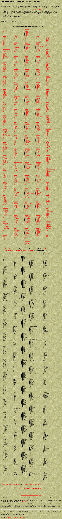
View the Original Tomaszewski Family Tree (31, 495)
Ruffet (37, 209)
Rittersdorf (38, 190)
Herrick (26, 49)
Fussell (15, 166)
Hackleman (16, 224)
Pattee (37, 122)
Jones (26, 105)
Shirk (47, 52)
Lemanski (27, 174)
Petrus (37, 137)
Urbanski (48, 149)
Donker (15, 89)
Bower (4, 137)
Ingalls (26, 85)
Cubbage (15, 42)
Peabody (38, 127)
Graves (15, 209)
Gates (15, 178)
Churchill (5, 214)
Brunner (4, 159)
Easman (15, 115)
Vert (47, 163)
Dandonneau (16, 53)
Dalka (15, 51)
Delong (15, 66)
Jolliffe (26, 104)
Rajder (37, 167)
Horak (26, 71)
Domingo (16, 85)
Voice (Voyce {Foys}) (50, 169)
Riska (37, 189)
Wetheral (47, 195)
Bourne (4, 136)
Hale (15, 227)
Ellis (15, 123)
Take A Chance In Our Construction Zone (11, 484)
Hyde (26, 83)
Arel (4, 54)
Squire (47, 75)
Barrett (4, 81)
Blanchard (5, 120)
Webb (47, 184)
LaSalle (26, 166)
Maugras (27, 238)
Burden (4, 165)
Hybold (26, 82)
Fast (15, 133)
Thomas (47, 120)
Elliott (15, 122)
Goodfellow (16, 198)
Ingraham (27, 86)
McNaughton (28, 216)
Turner (47, 145)
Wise (47, 212)
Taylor (47, 113)
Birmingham (5, 113)
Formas (15, 149)
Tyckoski (48, 146)
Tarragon (48, 112)
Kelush (26, 117)
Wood (47, 223)
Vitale (47, 168)
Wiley (47, 203)
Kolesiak (27, 132)
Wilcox (47, 202)
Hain (15, 225)
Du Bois (15, 101)
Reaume (38, 176)
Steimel (47, 86)
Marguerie (27, 230)
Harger (15, 234)
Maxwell (27, 243)
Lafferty (27, 153)
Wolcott (47, 218)
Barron (4, 82)
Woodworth (48, 226)
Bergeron (5, 103)
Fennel (15, 137)
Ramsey (38, 169)
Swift (47, 108)
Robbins (38, 193)
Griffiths (15, 215)
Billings (4, 108)
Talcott (47, 111)
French (15, 159)
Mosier (37, 71)
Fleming (15, 146)
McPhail (27, 217)
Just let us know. (25, 501)
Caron (4, 185)
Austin (4, 62)
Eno (15, 127)
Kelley (26, 116)
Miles (37, 44)
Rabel (37, 166)
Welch (47, 187)
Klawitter (27, 126)
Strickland (48, 100)
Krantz (26, 138)
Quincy (37, 165)
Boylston (5, 141)
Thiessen (47, 119)
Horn (26, 72)
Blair (4, 118)
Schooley (38, 228)
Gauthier (15, 180)
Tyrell (47, 147)
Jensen (26, 100)
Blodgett (4, 125)
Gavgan (15, 181)
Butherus (5, 170)
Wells (47, 188)
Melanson (38, 38)
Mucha (37, 75)
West (47, 192)
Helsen (26, 43)
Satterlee (38, 221)
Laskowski (27, 167)
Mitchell (38, 50)
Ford (15, 148)
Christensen (5, 210)
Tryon (47, 144)
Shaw (47, 43)
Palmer (37, 113)
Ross (37, 205)
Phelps (37, 138)
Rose (37, 202)
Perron (37, 132)
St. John (38, 218)
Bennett (4, 99)
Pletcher (38, 146)
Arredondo (5, 56)
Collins (4, 225)
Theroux (47, 118)
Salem (37, 219)
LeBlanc (27, 170)
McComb (27, 206)
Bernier (4, 105)
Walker (47, 172)
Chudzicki (5, 212)
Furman (15, 165)
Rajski (37, 168)
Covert (4, 236)
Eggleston (16, 117)
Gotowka (16, 203)
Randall (37, 170)
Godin (15, 197)
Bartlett (4, 83)
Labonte (27, 148)
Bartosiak (5, 85)
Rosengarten (38, 204)
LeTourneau (27, 182)
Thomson (48, 123)
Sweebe (47, 106)
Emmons (15, 126)
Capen (4, 182)
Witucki (47, 215)
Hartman (27, 29)
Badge (4, 69)
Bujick (4, 163)
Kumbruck (27, 144)
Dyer (15, 114)
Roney (37, 201)
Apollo (4, 52)
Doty (15, 92)
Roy (37, 208)
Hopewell (27, 69)
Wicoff (47, 200)
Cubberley (16, 43)
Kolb (26, 131)
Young (47, 232)
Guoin (15, 219)
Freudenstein (16, 161)
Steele (47, 84)
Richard (37, 186)
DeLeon (15, 65)
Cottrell (4, 234)
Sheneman (48, 45)
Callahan (4, 177)
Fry (14, 164)
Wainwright (48, 171)
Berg (4, 102)
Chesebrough (5, 204)
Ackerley (5, 33)
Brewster (5, 148)
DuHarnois (16, 106)
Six (46, 60)
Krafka (26, 137)
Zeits (47, 236)
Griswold (16, 216)
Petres (37, 136)
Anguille (4, 51)
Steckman (48, 83)
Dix (15, 82)
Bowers (4, 138)
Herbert (26, 46)
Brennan (4, 146)
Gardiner (15, 172)
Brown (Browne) (6, 153)
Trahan (47, 134)
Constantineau (6, 227)
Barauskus (5, 77)
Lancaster (27, 158)
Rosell (37, 203)
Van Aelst (48, 153)
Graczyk (15, 207)
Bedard (4, 94)
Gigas (15, 188)
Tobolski (47, 126)
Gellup (15, 185)
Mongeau (38, 57)
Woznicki (48, 227)
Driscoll (15, 98)
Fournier (15, 153)
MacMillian (27, 223)
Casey (4, 189)
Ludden (26, 199)
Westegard (48, 194)
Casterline (5, 194)
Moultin (37, 73)
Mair (26, 225)
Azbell (4, 66)
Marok (26, 231)
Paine (37, 111)
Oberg (37, 93)
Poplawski (38, 151)
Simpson (47, 58)
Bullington (5, 164)
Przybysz (38, 164)
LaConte (27, 150)
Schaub (37, 224)
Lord (26, 196)
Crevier (15, 38)
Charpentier (5, 203)
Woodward (48, 225)
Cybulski (15, 46)
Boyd (4, 139)
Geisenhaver (16, 184)
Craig (4, 241)
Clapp (4, 217)
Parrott (37, 117)
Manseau (27, 227)
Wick (47, 199)
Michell (37, 43)
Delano (15, 64)
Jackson (26, 88)
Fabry (15, 130)
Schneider (38, 227)
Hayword (27, 38)
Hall (15, 228)
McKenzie (27, 212)
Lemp (26, 177)
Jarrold (26, 96)
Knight (26, 128)
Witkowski (48, 213)
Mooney (38, 60)
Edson (15, 116)
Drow (15, 99)
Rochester (38, 198)
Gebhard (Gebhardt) (18, 182)
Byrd (4, 172)
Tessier (47, 116)
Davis (15, 57)
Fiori (15, 142)
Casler (4, 190)
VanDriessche (48, 159)
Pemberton (38, 129)
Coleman (5, 224)
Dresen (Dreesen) (17, 96)
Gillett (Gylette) (17, 192)
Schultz (37, 233)
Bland (4, 122)
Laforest (27, 155)
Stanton (47, 78)
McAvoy (27, 204)
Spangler (47, 70)
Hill (26, 58)
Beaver (4, 93)
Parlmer (37, 115)
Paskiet (37, 119)
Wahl (47, 170)
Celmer (4, 199)
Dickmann (16, 77)
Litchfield (27, 192)
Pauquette (38, 125)
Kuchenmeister (28, 141)
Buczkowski (5, 162)
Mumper (38, 78)
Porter (37, 152)
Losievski (27, 197)
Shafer (47, 41)
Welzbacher (48, 189)
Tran (47, 135)
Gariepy (15, 175)
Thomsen (48, 122)
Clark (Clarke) (6, 218)
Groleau (15, 217)
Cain (4, 175)
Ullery (47, 148)
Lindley (26, 186)
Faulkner (15, 135)
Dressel (15, 97)
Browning (5, 155)
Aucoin (4, 60)
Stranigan (48, 97)
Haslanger (27, 32)
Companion (5, 226)
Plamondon (38, 145)
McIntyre (27, 211)
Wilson (47, 209)
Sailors (37, 214)
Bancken (4, 76)
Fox (15, 155)
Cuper (15, 44)
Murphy (38, 79)
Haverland (27, 35)
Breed (4, 145)
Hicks (26, 56)
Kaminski (27, 111)
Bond (4, 126)
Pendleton (38, 130)
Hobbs (26, 62)
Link (26, 190)
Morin (37, 63)
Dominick (16, 86)
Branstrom (5, 144)
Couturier (5, 235)
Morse (37, 65)
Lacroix (26, 151)
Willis (47, 208)
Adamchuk (5, 35)
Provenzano (38, 163)
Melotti (37, 40)
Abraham (5, 31)
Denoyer (15, 74)
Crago (4, 238)
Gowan (15, 205)
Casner (4, 191)
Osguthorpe (38, 104)
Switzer (47, 109)
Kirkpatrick (27, 124)
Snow (47, 65)
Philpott (37, 140)
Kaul (26, 114)
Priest (37, 159)
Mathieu (27, 237)
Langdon (27, 162)
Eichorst (15, 119)
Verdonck (48, 162)
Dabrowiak (16, 48)
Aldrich (4, 40)
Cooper (4, 229)
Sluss (47, 62)
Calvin (4, 178)
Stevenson (48, 90)
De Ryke (15, 60)
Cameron (5, 179)
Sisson (47, 59)
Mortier (37, 68)
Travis (47, 137)
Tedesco (47, 115)
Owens (37, 106)
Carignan (5, 183)
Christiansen (5, 211)
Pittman (37, 144)
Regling (37, 178)
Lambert (27, 157)
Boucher (4, 134)
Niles (37, 89)
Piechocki (38, 141)
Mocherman (38, 51)
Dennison (16, 73)
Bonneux (5, 128)
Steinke (47, 88)
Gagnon (15, 168)
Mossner (38, 72)
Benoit (4, 100)
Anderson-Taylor (6, 49)
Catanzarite (5, 197)
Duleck (15, 108)
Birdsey (4, 110)
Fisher (15, 145)
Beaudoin (5, 92)
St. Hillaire (38, 217)
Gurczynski (16, 220)
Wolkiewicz (48, 221)
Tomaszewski (48, 129)
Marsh (26, 232)
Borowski (5, 132)
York (47, 231)
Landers (27, 159)
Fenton (15, 139)
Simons (47, 57)
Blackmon (5, 117)
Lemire (26, 176)
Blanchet (4, 121)
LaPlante (27, 163)
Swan (47, 105)
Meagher (38, 37)
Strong (47, 102)
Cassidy (4, 192)
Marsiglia (27, 233)
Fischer (15, 143)
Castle (4, 195)
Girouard (15, 195)
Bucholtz (5, 161)
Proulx (37, 161)
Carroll (4, 187)
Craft (4, 240)
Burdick (4, 166)
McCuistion (27, 209)
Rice (37, 185)
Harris (15, 236)
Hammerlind (16, 230)
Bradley (4, 142)
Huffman (27, 77)
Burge (4, 168)
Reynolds (38, 184)
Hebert (26, 40)
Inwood (26, 87)
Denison (15, 71)
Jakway (26, 90)
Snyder (47, 66)
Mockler (38, 52)
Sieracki (47, 55)
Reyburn (38, 183)
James (26, 91)
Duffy (15, 104)
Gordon (15, 202)
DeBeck (15, 59)
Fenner (15, 138)
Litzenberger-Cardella (29, 193)
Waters (47, 181)
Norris (37, 91)
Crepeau (15, 36)
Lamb (26, 156)
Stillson (47, 91)
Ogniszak (38, 98)
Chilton (4, 205)
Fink (15, 141)
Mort (37, 66)
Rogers (37, 199)
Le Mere (27, 175)
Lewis (26, 184)
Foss (15, 151)
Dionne (15, 80)
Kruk (26, 139)
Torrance (47, 131)
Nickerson (38, 85)
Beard (4, 91)
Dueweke (16, 103)
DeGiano (16, 63)
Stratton (47, 98)
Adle (4, 37)
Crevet (15, 37)
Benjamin (5, 98)
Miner (37, 48)
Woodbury (48, 224)
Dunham (15, 109)
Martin (26, 234)
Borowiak (5, 131)
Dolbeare (16, 84)
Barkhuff (5, 78)
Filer (15, 140)
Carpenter (5, 186)
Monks (37, 58)
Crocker (15, 39)
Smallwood (48, 63)
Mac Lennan (27, 222)
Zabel (47, 234)
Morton (37, 69)
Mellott (37, 39)
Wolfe (47, 217)
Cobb (4, 222)
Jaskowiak (27, 97)
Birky (4, 112)
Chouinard (5, 209)
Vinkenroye (48, 164)
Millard (37, 45)
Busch (4, 169)
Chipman (5, 206)
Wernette (47, 191)
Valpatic (47, 152)
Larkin (26, 165)
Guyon (15, 221)
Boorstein (5, 129)
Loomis (26, 195)
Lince (26, 185)
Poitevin (38, 149)
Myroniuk (38, 82)
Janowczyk (27, 93)
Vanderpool (48, 157)
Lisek (26, 191)
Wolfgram (48, 219)
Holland (27, 64)
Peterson (38, 135)
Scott (37, 234)
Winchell (47, 210)
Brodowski (5, 150)
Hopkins (27, 70)
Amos (4, 46)
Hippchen (27, 60)
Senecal (47, 38)
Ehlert (15, 118)
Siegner (47, 54)
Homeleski (27, 68)
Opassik (38, 101)
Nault (37, 83)
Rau (37, 174)
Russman (38, 211)
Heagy (26, 39)
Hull (26, 78)
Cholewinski (5, 208)
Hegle (26, 42)
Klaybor (27, 127)
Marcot (26, 229)
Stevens (47, 89)
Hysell (26, 84)
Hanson (15, 233)
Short (47, 53)
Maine (26, 224)
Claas (4, 216)
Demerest (16, 70)
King (26, 122)
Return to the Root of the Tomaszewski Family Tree (31, 488)
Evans (15, 129)
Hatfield (27, 33)
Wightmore (48, 201)
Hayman (27, 37)
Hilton (26, 59)
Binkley (4, 109)
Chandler (5, 201)
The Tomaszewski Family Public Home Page (15, 517)
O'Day (37, 95)
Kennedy (27, 118)
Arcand (4, 53)
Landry (26, 161)
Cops (4, 230)
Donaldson (16, 87)
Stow (47, 95)
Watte (47, 183)
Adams (4, 36)
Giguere (15, 189)
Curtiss (15, 45)
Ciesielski (5, 215)
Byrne (4, 173)
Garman (15, 176)
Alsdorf (4, 44)
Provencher (38, 162)
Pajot (37, 112)
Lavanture (27, 168)
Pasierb (37, 118)
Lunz (26, 202)
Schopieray (38, 229)
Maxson (27, 242)
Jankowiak (27, 92)
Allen (4, 42)
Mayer (26, 244)
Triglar (47, 139)
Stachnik (47, 76)
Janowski (27, 95)
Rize (37, 191)
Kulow (26, 143)
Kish (26, 125)
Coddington (5, 223)
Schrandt (38, 231)
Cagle (4, 174)
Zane (47, 235)
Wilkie (47, 204)
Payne (37, 126)
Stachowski (48, 77)
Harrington (16, 235)
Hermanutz (27, 47)
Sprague (47, 73)
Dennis (15, 72)
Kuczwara (27, 142)
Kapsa (26, 112)
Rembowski (38, 179)
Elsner (15, 125)
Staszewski (48, 81)
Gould (15, 204)
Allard (4, 41)
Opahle (37, 100)
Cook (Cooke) (6, 228)
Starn (47, 80)
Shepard (47, 46)
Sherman (47, 47)
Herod (26, 48)
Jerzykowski (27, 101)
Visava (47, 166)
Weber (47, 186)
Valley (47, 150)
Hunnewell (27, 80)
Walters (47, 175)
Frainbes (15, 156)
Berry (4, 106)
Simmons (48, 56)
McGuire (27, 210)
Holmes (26, 66)
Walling (47, 174)
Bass (4, 86)
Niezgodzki (38, 88)
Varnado (47, 160)
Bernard (4, 104)
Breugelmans (5, 147)
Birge (4, 111)
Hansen (15, 232)
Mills (37, 47)
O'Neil (37, 99)
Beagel (4, 89)
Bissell (4, 116)
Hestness (27, 51)
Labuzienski (27, 149)
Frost (15, 163)
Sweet (47, 107)
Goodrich (16, 201)
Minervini (38, 49)
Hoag (26, 61)
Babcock (4, 68)
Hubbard (27, 76)
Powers (37, 154)
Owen (37, 105)
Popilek (37, 150)
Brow (4, 152)
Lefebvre (27, 172)
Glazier (15, 196)
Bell (4, 96)
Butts (4, 171)
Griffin (15, 214)
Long (26, 194)
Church (4, 213)
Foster (15, 152)
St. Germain (38, 216)
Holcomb (27, 63)
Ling (26, 189)
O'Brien (37, 92)
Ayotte (4, 64)
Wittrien (47, 214)
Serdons (47, 39)
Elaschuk (16, 121)
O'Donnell (38, 96)
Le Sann (27, 179)
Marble (26, 228)
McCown (27, 207)
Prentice (38, 157)
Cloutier (4, 221)
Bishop (4, 115)
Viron (47, 165)
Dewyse (15, 76)
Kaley (26, 110)
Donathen (16, 88)
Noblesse (38, 90)
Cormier (4, 231)
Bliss (4, 124)
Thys (47, 125)
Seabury (47, 37)
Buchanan (5, 160)
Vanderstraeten (49, 158)
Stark (47, 79)
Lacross (26, 152)
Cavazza (4, 198)
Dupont (15, 111)
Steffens (47, 85)
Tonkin (47, 130)
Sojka (47, 68)
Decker (15, 61)
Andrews (5, 50)
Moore (37, 61)
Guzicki (15, 222)
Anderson (5, 47)
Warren (47, 179)
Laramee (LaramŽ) (29, 164)
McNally (27, 215)
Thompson (48, 121)
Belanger (5, 95)
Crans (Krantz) (17, 35)
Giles (15, 191)
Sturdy (47, 104)
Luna (26, 201)
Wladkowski (48, 216)
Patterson (38, 123)
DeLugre (15, 68)
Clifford (4, 219)
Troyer (47, 142)
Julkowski (27, 108)
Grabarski (16, 206)
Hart (15, 237)
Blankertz (5, 123)
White (47, 198)
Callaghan (5, 176)
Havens (26, 34)
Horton (26, 73)
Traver (47, 136)
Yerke (47, 230)
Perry (37, 133)
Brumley (4, 157)
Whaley (47, 196)
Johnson (27, 103)
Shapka (47, 42)
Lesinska (27, 180)
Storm (47, 94)
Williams (47, 205)
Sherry (47, 49)
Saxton (37, 223)
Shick (47, 51)
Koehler (27, 130)
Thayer (47, 117)
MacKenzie (27, 221)
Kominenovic (28, 133)
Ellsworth (16, 124)
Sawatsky (38, 222)
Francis (15, 157)
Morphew (38, 64)
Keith (26, 115)
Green (15, 210)
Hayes (26, 36)
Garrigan (15, 177)
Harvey (26, 31)
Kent (26, 119)
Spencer (47, 72)
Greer (15, 211)
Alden (4, 39)
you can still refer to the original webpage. (32, 9)
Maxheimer (27, 241)
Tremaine (48, 138)
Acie (4, 32)
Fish (15, 144)
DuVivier (16, 113)
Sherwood (48, 50)
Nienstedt (38, 87)
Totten (47, 132)
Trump (47, 143)
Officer (37, 97)
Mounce (38, 74)
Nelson (37, 84)
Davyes (15, 58)
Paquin (37, 114)
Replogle (38, 182)
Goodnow (16, 199)
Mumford (38, 77)
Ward (47, 177)
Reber (37, 177)
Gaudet (15, 179)
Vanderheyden (49, 156)
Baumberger (5, 88)
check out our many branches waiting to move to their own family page (27, 249)
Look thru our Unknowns (8, 248)
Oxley (37, 108)
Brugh (4, 156)
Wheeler (47, 197)
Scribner (38, 236)
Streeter (47, 99)
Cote (4, 232)
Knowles (27, 129)
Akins (4, 38)
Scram (37, 235)
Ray (37, 175)
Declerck (15, 62)
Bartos (4, 84)
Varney (47, 161)
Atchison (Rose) (6, 57)
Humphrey (27, 79)
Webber (47, 185)
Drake (15, 95)
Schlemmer (38, 225)
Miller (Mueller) (39, 46)
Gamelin (15, 170)
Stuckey (47, 103)
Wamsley (48, 176)
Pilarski (37, 142)
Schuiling (38, 232)
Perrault (37, 131)
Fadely (15, 131)
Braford (4, 143)
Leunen (26, 183)
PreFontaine (38, 156)
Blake (4, 119)
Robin (37, 196)
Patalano (38, 121)
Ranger (37, 171)
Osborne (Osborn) (39, 103)
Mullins (37, 76)
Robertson (38, 195)
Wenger (47, 190)
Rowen (37, 207)
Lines (26, 188)
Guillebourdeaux (17, 218)
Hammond (16, 231)
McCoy (26, 208)
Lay (26, 169)
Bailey (4, 70)
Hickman (27, 55)
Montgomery (38, 59)
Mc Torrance (27, 219)
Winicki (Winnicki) (49, 211)
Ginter (15, 194)
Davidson (16, 56)
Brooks (4, 151)
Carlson (4, 184)
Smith (47, 64)
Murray (37, 80)
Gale (15, 169)
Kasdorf (27, 113)
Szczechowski (49, 110)
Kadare (26, 109)
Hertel (26, 50)
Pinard (37, 143)
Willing (47, 206)
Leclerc (26, 171)
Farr (15, 132)
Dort (15, 91)
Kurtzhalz (27, 146)
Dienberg (16, 78)
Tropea (47, 141)
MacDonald (27, 220)
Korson (26, 136)
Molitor (37, 55)
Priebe (37, 158)
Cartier (4, 188)
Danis (15, 55)
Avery (4, 63)
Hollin (26, 65)
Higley (26, 57)
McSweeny (27, 218)
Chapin (4, 202)
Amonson (5, 45)
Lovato (26, 198)
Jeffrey (26, 98)
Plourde (37, 148)
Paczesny (38, 110)
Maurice (27, 239)
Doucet (15, 93)
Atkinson (5, 58)
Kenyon (27, 121)
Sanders (37, 220)
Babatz (4, 67)
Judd (26, 106)
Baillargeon (5, 71)
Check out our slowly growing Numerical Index (32, 484)
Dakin (15, 50)
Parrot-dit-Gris (39, 116)
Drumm (15, 100)
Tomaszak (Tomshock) (50, 128)
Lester (26, 181)
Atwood (4, 59)
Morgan (37, 62)
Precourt (38, 155)
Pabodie (38, 109)
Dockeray (16, 83)
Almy (4, 43)
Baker (4, 73)
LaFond (26, 154)
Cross (4, 239)
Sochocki (48, 67)
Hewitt (26, 53)
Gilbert (15, 190)
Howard (27, 75)
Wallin (47, 173)
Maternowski (27, 236)
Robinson (38, 197)
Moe (37, 53)
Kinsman (27, 123)
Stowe (47, 96)
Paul (37, 124)
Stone (47, 93)
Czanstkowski (16, 47)
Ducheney (16, 102)
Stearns (47, 82)
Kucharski (27, 140)
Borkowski (5, 130)
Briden (4, 149)
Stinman (47, 92)
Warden (47, 178)
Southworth (48, 69)
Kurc (26, 145)
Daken (15, 49)
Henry (26, 45)
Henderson (27, 44)
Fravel (15, 158)
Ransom (38, 172)
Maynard (38, 36)
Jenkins (26, 99)
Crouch (15, 40)
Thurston (48, 124)
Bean (4, 90)
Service (47, 40)
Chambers (5, 200)
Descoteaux (16, 75)
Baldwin (4, 75)
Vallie (47, 151)
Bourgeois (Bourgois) (7, 135)
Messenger (38, 42)
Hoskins (27, 74)
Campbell (5, 181)
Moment (38, 56)
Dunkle (15, 110)
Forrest (15, 150)
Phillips (37, 139)
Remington (38, 180)
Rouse (37, 206)
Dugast (15, 105)
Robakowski (38, 192)
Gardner (15, 174)
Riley (37, 188)
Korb (26, 135)
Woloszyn (48, 222)
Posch (37, 153)
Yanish (47, 229)
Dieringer (16, 79)
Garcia (15, 171)
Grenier (15, 212)
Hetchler (27, 52)
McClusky (27, 205)
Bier (4, 107)
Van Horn (48, 155)
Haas (15, 223)
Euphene (15, 128)
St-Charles (38, 215)
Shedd (47, 44)
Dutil (15, 112)
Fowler (15, 154)
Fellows (15, 136)
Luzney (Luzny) (28, 203)
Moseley (38, 70)
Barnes (4, 79)
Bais (4, 72)
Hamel (15, 229)
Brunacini (5, 158)
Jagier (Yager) (28, 89)
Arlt (4, 55)
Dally (15, 52)
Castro (4, 196)
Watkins (47, 182)
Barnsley (4, 80)
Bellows (4, 97)
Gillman (15, 193)
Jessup (26, 102)
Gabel (15, 167)
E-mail (1, 499)
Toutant (47, 133)
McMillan (27, 214)
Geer (15, 183)
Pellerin (37, 128)
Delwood (16, 69)
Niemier (38, 86)
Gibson (15, 186)
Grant (15, 208)
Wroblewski (48, 228)
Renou (37, 181)
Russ (37, 210)
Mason (26, 235)
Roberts (37, 194)
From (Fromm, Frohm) (18, 162)
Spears (47, 71)
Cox (4, 237)
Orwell (37, 102)
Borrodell (5, 133)
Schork (37, 230)
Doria (15, 90)
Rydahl (37, 212)
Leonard (27, 178)
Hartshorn (27, 30)
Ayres (4, 65)
